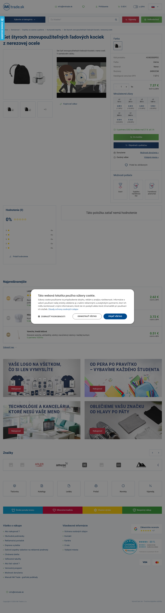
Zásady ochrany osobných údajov (63, 309)
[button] (51, 316)
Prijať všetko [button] (115, 316)
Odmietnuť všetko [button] (87, 316)
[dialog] (82, 306)
